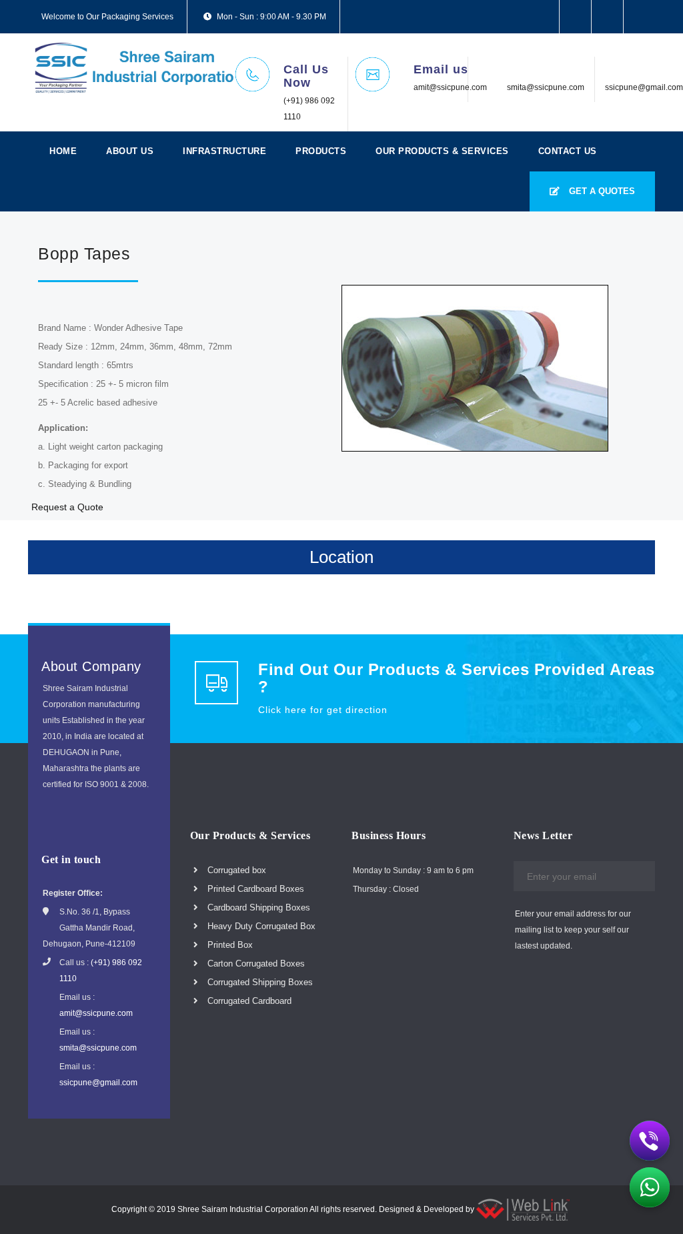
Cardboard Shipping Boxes (257, 907)
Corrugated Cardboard (248, 1001)
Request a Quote (67, 507)
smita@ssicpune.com (545, 87)
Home (63, 151)
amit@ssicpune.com (450, 87)
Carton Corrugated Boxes (255, 964)
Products (320, 151)
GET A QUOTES (600, 191)
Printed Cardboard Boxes (254, 889)
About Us (129, 151)
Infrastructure (224, 151)
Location (341, 557)
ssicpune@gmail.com (644, 87)
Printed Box (229, 945)
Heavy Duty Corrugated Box (260, 926)
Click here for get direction (323, 709)
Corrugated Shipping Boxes (259, 982)
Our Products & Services (442, 151)
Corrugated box (235, 870)
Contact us (567, 151)
